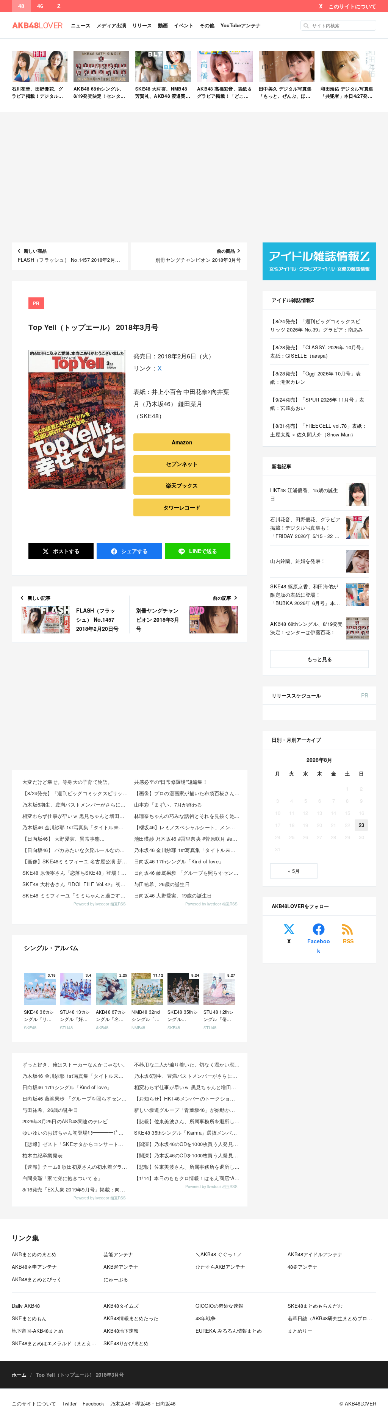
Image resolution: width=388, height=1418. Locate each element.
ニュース (81, 25)
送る (203, 551)
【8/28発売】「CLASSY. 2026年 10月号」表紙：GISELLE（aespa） (318, 351)
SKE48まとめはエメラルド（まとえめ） (56, 1343)
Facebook (318, 945)
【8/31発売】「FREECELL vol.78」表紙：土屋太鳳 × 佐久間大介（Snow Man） (318, 430)
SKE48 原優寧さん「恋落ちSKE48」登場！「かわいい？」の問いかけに (76, 872)
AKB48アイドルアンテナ (315, 1254)
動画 (163, 25)
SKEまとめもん (29, 1318)
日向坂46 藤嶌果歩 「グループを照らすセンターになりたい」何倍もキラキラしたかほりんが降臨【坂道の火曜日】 (187, 872)
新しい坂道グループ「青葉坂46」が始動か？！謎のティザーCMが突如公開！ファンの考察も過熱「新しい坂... (187, 1109)
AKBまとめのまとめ (34, 1254)
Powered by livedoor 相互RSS (100, 904)
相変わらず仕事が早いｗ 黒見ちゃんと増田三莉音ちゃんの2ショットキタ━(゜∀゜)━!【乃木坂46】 (76, 815)
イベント (184, 25)
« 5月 (294, 870)
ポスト (66, 551)
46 (40, 6)
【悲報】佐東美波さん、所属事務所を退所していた (187, 1121)
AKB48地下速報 (121, 1330)
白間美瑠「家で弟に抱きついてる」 (62, 1178)
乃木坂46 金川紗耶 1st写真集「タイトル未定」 (75, 827)
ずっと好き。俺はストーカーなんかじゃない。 (75, 1064)
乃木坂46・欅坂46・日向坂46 (142, 1403)
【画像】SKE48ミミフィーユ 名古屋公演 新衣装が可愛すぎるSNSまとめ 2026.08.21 (76, 861)
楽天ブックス (182, 485)
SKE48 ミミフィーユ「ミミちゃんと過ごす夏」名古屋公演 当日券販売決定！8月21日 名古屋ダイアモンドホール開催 (76, 895)
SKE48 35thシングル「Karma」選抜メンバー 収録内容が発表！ (187, 1132)
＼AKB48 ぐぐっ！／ (219, 1254)
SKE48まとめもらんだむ (315, 1305)
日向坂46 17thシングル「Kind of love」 (179, 861)
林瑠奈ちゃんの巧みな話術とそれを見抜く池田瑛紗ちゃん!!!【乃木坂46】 (187, 815)
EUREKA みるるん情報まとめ (229, 1330)
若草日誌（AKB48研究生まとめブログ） (332, 1318)
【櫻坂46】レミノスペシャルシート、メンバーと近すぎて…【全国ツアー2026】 (187, 827)
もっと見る (319, 659)
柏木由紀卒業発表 (42, 1155)
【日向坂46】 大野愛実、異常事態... (63, 838)
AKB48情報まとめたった (130, 1318)
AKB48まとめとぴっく (37, 1279)
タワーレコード (181, 507)
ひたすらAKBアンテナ (220, 1266)
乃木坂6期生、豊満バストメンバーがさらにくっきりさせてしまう (76, 804)
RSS (348, 941)
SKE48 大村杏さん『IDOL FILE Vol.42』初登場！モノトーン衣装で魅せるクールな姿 (76, 884)
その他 (207, 25)
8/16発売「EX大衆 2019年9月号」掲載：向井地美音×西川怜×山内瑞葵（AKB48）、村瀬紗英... (76, 1189)
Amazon (182, 442)
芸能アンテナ (118, 1254)
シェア (134, 551)
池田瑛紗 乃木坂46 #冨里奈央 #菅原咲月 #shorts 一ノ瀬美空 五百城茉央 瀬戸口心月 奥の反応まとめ (187, 838)
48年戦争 (206, 1318)
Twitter (69, 1403)
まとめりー (300, 1330)
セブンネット (182, 463)
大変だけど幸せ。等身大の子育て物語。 (67, 781)
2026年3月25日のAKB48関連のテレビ (65, 1121)
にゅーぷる (115, 1279)
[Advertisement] (194, 177)
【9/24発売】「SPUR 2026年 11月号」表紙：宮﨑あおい (317, 403)
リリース (142, 25)
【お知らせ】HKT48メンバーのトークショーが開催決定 (187, 1098)
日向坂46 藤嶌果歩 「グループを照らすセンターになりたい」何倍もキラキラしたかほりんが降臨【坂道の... (76, 1098)
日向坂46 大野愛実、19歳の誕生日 (173, 895)
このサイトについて (352, 6)
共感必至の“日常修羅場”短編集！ (171, 781)
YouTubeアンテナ (241, 25)
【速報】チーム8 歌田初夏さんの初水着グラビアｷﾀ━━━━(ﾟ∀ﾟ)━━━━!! (76, 1166)
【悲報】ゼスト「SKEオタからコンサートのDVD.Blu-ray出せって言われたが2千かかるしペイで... (76, 1144)
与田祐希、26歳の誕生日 (162, 884)
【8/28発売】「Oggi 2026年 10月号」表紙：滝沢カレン (315, 377)
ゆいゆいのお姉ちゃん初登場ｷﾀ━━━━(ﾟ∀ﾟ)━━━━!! (76, 1132)
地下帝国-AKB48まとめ (37, 1330)
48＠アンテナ (303, 1266)
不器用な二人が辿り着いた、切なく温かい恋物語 (187, 1064)
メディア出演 (111, 25)
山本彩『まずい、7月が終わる (168, 804)
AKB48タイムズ (121, 1305)
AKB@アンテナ (120, 1266)
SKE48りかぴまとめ (126, 1343)
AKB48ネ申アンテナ (34, 1266)
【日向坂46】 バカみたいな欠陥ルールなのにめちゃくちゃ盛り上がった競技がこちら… (76, 850)
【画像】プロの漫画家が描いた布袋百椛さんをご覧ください (187, 793)
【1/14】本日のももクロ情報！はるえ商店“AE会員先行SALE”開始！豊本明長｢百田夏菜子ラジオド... (187, 1178)
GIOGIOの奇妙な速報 (219, 1305)
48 (21, 6)
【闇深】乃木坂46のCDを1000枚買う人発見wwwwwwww (187, 1144)
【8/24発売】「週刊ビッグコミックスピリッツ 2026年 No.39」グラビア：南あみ (76, 793)
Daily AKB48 (26, 1305)
